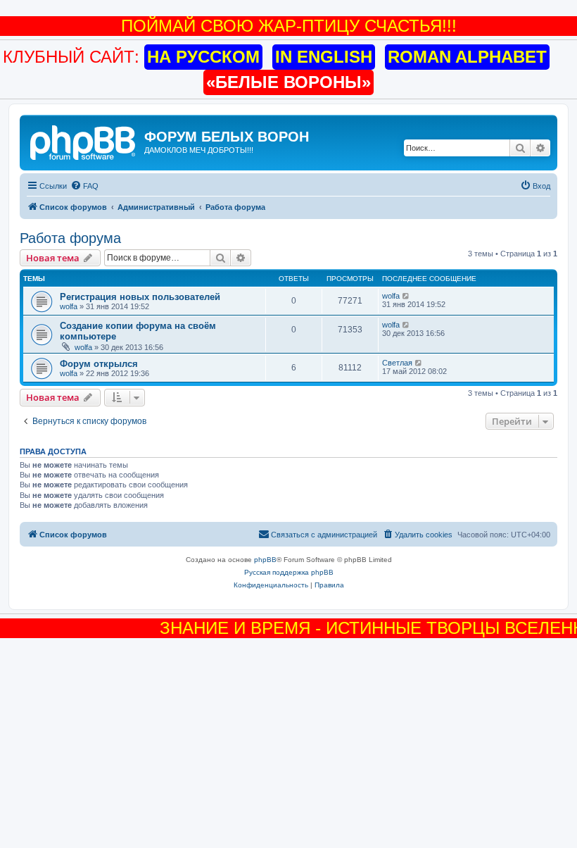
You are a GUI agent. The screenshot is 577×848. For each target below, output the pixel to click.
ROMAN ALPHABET (467, 56)
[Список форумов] (83, 140)
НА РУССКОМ (203, 56)
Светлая (397, 362)
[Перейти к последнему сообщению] (406, 296)
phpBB (265, 559)
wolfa (68, 306)
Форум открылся (99, 363)
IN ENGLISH (323, 56)
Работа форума (70, 238)
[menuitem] (84, 185)
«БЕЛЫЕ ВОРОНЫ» (288, 82)
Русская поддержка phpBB (289, 572)
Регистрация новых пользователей (140, 297)
